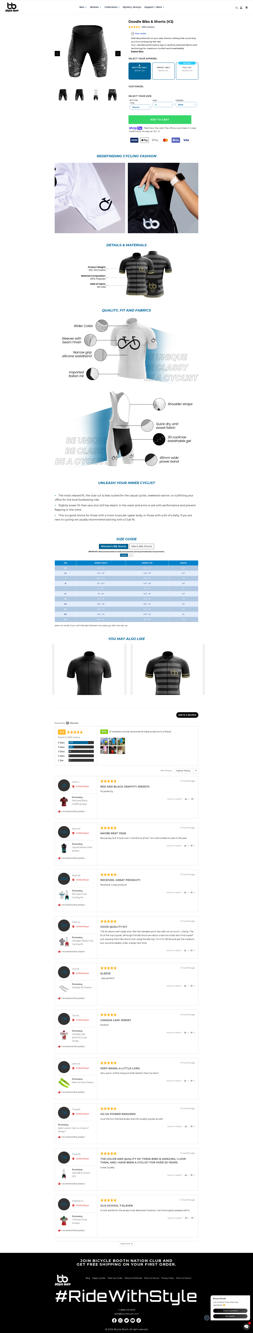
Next (118, 53)
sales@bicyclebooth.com (126, 1314)
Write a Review (187, 715)
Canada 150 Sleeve (82, 987)
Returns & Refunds (133, 1278)
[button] (104, 742)
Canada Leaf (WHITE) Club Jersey (79, 1037)
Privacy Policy (167, 1278)
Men (81, 7)
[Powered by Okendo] (66, 723)
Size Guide (140, 33)
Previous (57, 53)
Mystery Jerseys (132, 7)
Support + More (153, 7)
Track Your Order (115, 1278)
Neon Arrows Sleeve (82, 1082)
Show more (125, 1244)
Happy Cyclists (98, 1278)
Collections (111, 7)
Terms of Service (151, 1278)
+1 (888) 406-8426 (126, 1310)
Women (94, 7)
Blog (88, 1278)
